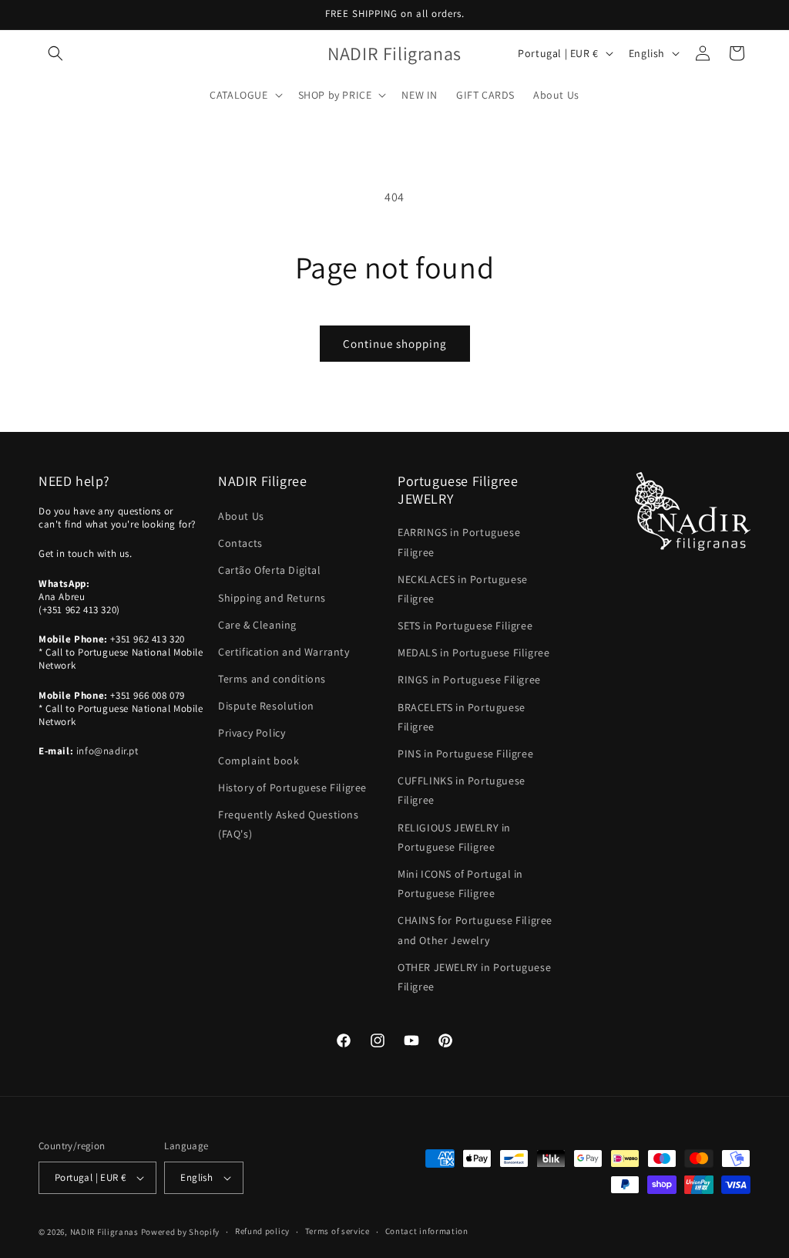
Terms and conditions (272, 679)
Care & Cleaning (257, 625)
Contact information (426, 1231)
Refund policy (262, 1231)
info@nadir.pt (107, 750)
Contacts (240, 543)
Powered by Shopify (180, 1231)
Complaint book (258, 760)
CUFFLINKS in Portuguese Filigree (461, 790)
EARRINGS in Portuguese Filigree (459, 541)
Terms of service (337, 1231)
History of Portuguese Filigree (292, 787)
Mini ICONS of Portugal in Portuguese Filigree (460, 883)
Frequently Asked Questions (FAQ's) (288, 824)
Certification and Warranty (284, 652)
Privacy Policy (251, 733)
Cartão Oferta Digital (269, 570)
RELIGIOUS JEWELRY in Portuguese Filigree (454, 837)
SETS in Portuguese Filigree (465, 625)
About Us (241, 516)
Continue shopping (395, 343)
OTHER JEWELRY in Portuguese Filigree (474, 976)
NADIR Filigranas (105, 1231)
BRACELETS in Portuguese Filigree (461, 717)
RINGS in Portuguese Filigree (469, 679)
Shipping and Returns (272, 598)
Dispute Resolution (266, 706)
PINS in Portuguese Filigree (465, 754)
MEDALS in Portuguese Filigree (473, 652)
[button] (55, 53)
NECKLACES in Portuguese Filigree (463, 588)
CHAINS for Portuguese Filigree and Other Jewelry (475, 929)
